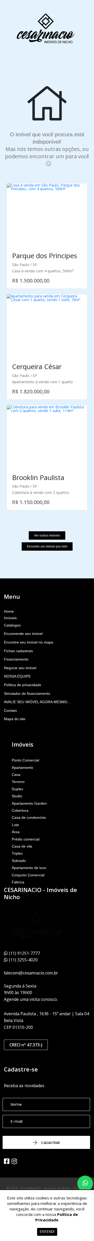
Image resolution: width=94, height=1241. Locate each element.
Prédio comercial (25, 839)
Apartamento (22, 767)
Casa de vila (22, 846)
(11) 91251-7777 (24, 953)
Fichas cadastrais (18, 651)
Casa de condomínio (29, 817)
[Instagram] (14, 1161)
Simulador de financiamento (27, 693)
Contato (10, 710)
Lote (15, 825)
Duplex (17, 789)
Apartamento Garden (29, 803)
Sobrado (19, 861)
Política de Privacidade (56, 1217)
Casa (16, 774)
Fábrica (18, 882)
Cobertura (20, 810)
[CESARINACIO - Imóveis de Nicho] (46, 29)
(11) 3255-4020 (23, 960)
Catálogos (12, 625)
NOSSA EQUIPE (17, 676)
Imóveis (10, 617)
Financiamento (16, 659)
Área (16, 832)
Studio (17, 796)
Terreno (18, 782)
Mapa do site (14, 719)
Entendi (47, 1232)
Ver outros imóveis (47, 535)
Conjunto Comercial (28, 875)
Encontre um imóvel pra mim (47, 546)
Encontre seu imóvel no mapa (28, 642)
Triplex (17, 853)
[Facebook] (6, 1161)
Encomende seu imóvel (23, 633)
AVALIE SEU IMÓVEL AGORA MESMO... (37, 702)
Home (9, 611)
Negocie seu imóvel (20, 668)
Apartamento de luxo (29, 868)
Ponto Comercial (25, 760)
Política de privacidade (22, 685)
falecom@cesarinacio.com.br (31, 973)
